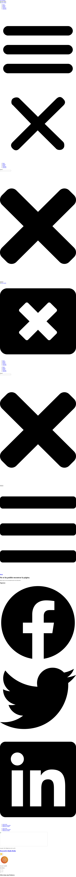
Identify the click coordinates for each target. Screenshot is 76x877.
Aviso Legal (4, 824)
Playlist (3, 6)
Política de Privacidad (6, 825)
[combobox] (5, 170)
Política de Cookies (6, 826)
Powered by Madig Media (8, 851)
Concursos (4, 8)
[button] (38, 86)
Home (3, 4)
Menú (1, 574)
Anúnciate (4, 7)
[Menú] (38, 572)
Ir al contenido (2, 0)
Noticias (3, 5)
